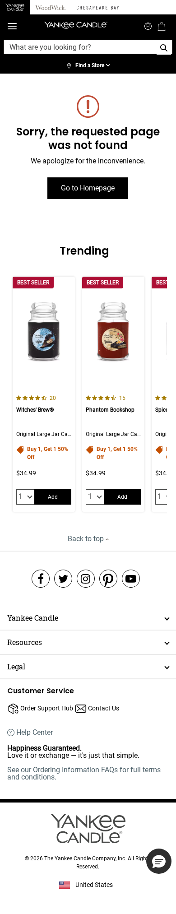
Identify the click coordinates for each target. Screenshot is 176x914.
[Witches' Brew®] (44, 394)
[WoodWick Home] (50, 7)
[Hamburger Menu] (12, 26)
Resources (24, 642)
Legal (16, 666)
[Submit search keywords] (148, 25)
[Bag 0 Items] (161, 26)
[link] (88, 66)
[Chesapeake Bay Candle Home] (97, 7)
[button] (158, 861)
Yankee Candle (32, 617)
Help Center (34, 732)
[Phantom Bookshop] (113, 394)
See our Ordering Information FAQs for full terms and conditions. (84, 773)
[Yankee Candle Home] (15, 7)
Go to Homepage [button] (88, 188)
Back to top (87, 538)
